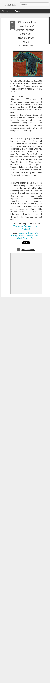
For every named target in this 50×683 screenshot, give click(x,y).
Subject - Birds (29, 238)
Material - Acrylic (26, 235)
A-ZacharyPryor (26, 232)
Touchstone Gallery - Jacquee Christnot (26, 227)
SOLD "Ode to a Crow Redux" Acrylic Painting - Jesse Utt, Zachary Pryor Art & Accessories (26, 33)
